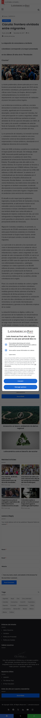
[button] (21, 354)
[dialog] (20, 359)
